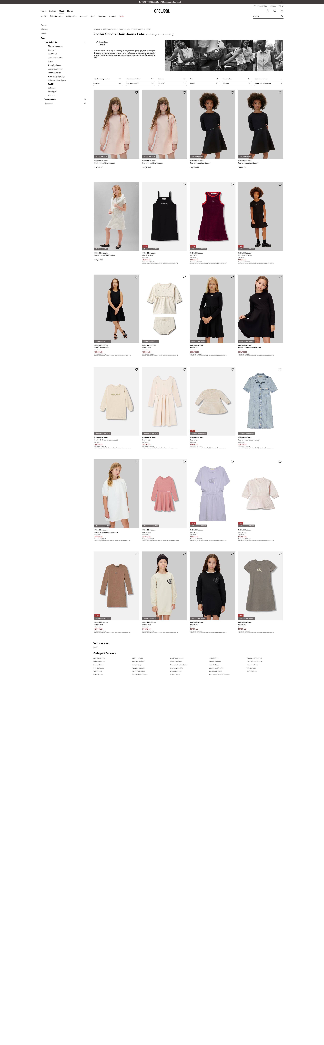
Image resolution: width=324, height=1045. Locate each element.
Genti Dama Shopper (254, 661)
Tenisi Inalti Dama (215, 671)
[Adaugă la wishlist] (136, 92)
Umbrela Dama (252, 665)
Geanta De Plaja (215, 661)
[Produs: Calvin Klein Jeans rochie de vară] (164, 216)
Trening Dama (98, 668)
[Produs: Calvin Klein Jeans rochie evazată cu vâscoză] (116, 124)
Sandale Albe (213, 665)
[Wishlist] (274, 10)
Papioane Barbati (176, 668)
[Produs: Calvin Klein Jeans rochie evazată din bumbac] (116, 216)
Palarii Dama (98, 675)
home (70, 11)
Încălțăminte (71, 16)
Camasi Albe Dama (216, 668)
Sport (93, 16)
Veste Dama (97, 671)
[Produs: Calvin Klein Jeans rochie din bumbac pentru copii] (116, 401)
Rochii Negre (213, 658)
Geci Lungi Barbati (177, 658)
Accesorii (83, 16)
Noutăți (44, 16)
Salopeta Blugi (137, 658)
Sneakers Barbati (138, 661)
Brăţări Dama (252, 671)
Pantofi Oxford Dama (139, 675)
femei (43, 11)
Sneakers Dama (99, 658)
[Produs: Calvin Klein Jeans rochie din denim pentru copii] (260, 401)
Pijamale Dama (175, 671)
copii (61, 11)
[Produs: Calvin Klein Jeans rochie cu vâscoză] (260, 216)
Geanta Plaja (137, 665)
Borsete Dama (98, 665)
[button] (107, 79)
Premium (102, 16)
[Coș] (282, 10)
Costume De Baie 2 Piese (179, 665)
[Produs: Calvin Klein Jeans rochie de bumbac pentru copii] (260, 309)
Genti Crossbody (176, 661)
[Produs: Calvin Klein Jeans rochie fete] (212, 216)
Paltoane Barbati (138, 668)
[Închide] (281, 2)
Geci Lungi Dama (138, 671)
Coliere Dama (175, 675)
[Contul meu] (267, 10)
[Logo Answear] (162, 11)
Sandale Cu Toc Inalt (254, 658)
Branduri (112, 16)
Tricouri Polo (251, 668)
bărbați (52, 11)
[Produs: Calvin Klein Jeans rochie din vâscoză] (116, 309)
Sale (122, 16)
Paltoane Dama (99, 661)
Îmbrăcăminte (56, 16)
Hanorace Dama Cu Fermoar (219, 675)
